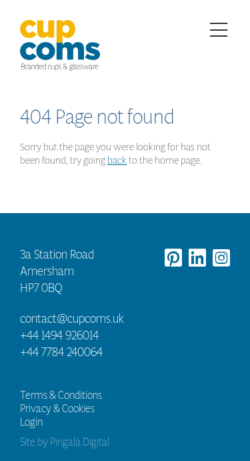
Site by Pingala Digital (64, 442)
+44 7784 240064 (61, 352)
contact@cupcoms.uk (72, 318)
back (117, 160)
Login (31, 422)
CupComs (60, 46)
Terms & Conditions (61, 395)
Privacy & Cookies (57, 408)
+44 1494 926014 (59, 335)
